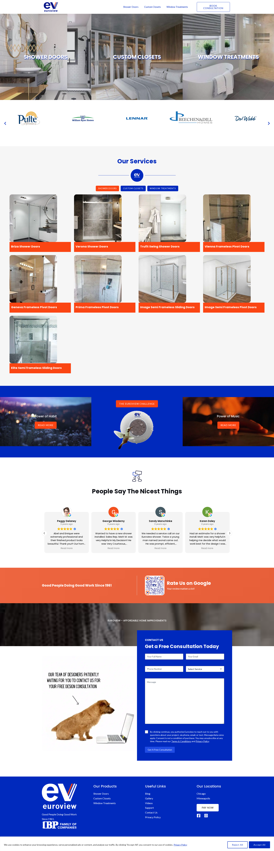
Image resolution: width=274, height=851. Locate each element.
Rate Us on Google (189, 583)
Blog (147, 793)
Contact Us (151, 812)
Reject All (237, 844)
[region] (137, 844)
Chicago (201, 793)
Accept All (259, 844)
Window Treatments (177, 6)
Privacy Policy (180, 844)
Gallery (149, 798)
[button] (5, 123)
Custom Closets (152, 6)
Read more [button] (67, 548)
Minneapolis (203, 798)
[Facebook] (199, 816)
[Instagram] (206, 816)
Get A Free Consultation (160, 749)
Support (149, 807)
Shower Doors (130, 6)
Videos (149, 803)
